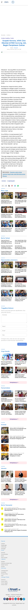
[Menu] (2, 2)
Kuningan (3, 548)
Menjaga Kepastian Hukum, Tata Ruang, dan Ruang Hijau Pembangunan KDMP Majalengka (20, 493)
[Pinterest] (10, 599)
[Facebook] (4, 599)
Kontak (3, 566)
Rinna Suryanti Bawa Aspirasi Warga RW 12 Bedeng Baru (6, 363)
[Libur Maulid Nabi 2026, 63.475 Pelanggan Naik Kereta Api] (21, 195)
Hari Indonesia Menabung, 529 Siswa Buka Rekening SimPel (20, 216)
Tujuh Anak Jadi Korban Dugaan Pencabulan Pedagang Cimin (21, 230)
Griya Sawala (4, 557)
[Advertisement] (14, 18)
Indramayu (3, 547)
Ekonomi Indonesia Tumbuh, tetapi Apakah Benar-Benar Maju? (21, 480)
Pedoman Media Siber (6, 563)
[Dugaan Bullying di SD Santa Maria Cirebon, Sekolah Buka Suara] (7, 223)
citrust (11, 47)
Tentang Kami (4, 570)
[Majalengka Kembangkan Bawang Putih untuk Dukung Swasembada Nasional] (7, 393)
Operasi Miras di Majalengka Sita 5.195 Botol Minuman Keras (6, 202)
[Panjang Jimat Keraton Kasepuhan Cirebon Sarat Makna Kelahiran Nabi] (7, 209)
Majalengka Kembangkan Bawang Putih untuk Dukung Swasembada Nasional (7, 400)
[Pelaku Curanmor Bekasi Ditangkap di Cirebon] (5, 456)
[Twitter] (7, 599)
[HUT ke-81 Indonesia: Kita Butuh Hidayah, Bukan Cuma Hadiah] (7, 474)
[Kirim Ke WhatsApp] (18, 186)
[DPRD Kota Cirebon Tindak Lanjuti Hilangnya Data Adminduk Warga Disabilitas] (7, 370)
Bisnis (2, 556)
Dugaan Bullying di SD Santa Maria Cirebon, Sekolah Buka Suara (6, 230)
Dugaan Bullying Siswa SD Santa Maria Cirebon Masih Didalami (14, 515)
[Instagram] (13, 599)
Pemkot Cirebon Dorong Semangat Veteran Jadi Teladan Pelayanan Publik (6, 413)
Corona (4, 181)
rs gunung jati (11, 181)
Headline (7, 38)
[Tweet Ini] (9, 186)
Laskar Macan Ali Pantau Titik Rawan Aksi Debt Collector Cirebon (14, 520)
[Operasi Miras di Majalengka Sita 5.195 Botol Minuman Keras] (7, 195)
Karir (2, 575)
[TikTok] (21, 599)
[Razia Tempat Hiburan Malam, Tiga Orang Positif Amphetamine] (5, 448)
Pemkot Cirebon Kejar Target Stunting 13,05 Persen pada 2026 (20, 413)
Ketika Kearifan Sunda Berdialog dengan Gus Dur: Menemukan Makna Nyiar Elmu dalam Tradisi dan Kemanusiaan (6, 493)
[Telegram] (24, 599)
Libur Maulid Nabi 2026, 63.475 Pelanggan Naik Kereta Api (21, 202)
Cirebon (3, 38)
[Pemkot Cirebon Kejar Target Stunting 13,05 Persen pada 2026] (21, 406)
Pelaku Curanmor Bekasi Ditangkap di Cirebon (16, 455)
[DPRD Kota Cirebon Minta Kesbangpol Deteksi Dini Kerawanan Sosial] (21, 370)
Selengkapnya (13, 382)
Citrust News (4, 581)
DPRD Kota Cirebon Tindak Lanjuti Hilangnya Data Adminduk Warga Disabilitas (6, 376)
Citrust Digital (4, 583)
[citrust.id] (6, 2)
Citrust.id (3, 579)
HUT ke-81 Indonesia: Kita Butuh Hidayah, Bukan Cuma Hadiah (6, 480)
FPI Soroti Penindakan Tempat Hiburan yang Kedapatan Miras (15, 525)
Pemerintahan (4, 554)
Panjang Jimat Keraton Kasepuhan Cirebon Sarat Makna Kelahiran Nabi (7, 216)
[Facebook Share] (6, 186)
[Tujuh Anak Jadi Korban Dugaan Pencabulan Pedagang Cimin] (21, 223)
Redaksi (3, 561)
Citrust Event (4, 584)
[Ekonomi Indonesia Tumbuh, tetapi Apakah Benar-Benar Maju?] (21, 474)
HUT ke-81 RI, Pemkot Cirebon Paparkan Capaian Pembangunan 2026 (21, 400)
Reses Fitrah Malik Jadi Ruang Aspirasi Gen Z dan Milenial (20, 363)
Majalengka (4, 545)
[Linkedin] (15, 599)
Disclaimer (3, 572)
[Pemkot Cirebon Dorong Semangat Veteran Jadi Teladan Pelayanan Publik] (7, 406)
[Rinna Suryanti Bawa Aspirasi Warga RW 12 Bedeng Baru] (7, 357)
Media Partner (4, 565)
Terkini (12, 38)
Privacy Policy (4, 574)
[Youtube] (18, 599)
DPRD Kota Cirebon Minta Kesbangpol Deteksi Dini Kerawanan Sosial (21, 376)
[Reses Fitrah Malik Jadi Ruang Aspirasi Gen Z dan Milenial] (21, 357)
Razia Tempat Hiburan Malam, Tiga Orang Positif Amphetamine (18, 446)
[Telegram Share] (15, 186)
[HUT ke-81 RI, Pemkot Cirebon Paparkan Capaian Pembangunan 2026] (21, 393)
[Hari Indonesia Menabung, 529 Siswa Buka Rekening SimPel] (21, 209)
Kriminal (3, 552)
